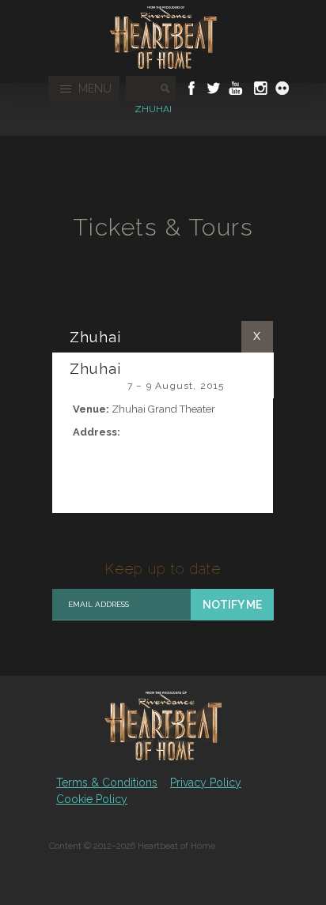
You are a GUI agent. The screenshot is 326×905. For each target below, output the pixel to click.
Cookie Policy (91, 799)
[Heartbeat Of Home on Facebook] (191, 88)
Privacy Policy (205, 782)
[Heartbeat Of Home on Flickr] (282, 88)
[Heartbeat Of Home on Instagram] (259, 88)
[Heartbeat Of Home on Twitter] (214, 88)
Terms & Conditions (106, 782)
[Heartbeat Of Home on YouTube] (236, 88)
